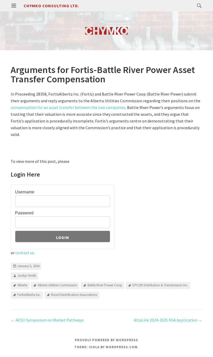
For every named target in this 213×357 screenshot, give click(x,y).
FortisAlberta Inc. (29, 295)
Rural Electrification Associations (74, 295)
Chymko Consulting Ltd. (51, 5)
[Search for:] (198, 5)
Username (24, 192)
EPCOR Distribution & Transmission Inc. (160, 285)
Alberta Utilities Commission (57, 285)
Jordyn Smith (26, 275)
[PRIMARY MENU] (14, 6)
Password (24, 213)
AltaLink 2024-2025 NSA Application (168, 320)
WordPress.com (121, 347)
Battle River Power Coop (105, 285)
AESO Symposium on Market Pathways (47, 320)
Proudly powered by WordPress (106, 340)
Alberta (22, 285)
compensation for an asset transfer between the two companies (68, 107)
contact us (24, 252)
